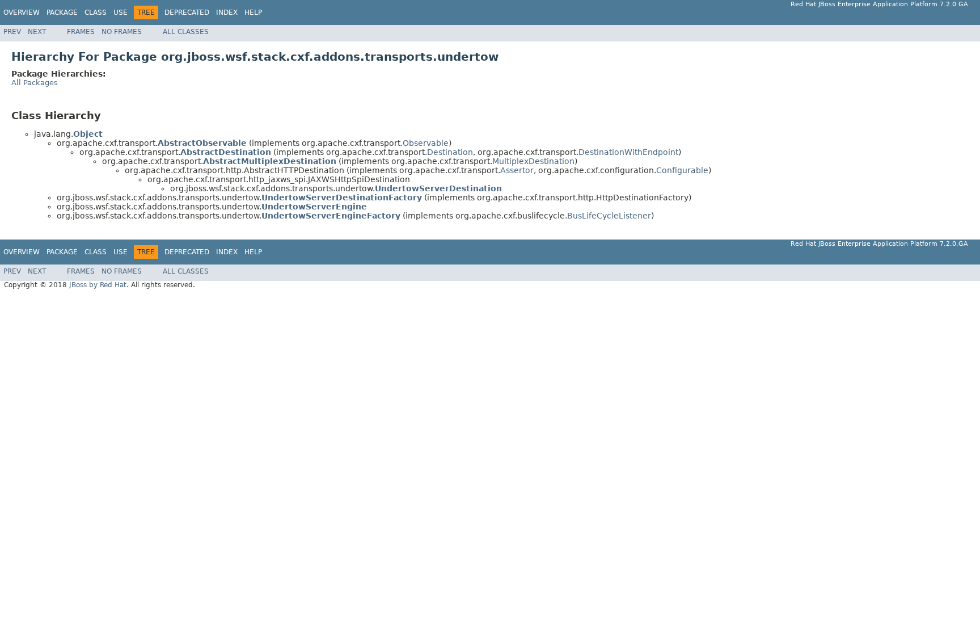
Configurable (682, 170)
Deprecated (186, 12)
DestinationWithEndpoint (628, 152)
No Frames (122, 32)
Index (227, 12)
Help (253, 12)
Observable (426, 143)
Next (37, 32)
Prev (12, 32)
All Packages (34, 82)
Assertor (517, 170)
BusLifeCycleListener (609, 215)
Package (62, 12)
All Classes (186, 32)
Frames (81, 32)
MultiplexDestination (533, 161)
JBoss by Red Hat (97, 285)
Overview (21, 12)
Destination (450, 152)
